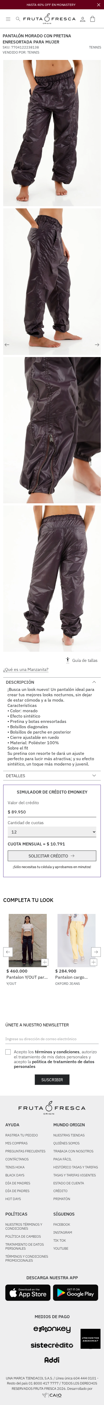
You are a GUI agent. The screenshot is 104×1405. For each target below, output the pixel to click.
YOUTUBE (60, 1249)
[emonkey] (52, 1329)
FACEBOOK (61, 1225)
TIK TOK (59, 1241)
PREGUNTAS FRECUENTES (25, 1151)
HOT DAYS (13, 1199)
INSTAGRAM (62, 1233)
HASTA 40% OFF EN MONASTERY (51, 5)
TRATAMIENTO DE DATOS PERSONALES (24, 1247)
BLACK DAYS (14, 1175)
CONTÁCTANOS (17, 1159)
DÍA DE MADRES (17, 1183)
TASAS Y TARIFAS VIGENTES (74, 1175)
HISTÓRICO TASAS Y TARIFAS (75, 1167)
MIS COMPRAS (16, 1143)
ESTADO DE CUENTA (68, 1183)
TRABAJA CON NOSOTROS (73, 1151)
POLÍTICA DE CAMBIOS (23, 1237)
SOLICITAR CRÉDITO (48, 856)
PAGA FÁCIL (62, 1159)
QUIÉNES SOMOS (66, 1143)
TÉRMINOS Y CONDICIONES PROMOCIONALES (26, 1259)
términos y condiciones (57, 1051)
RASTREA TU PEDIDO (21, 1135)
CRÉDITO (60, 1191)
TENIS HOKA (15, 1167)
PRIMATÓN (61, 1199)
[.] (82, 18)
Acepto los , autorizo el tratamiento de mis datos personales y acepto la (55, 1059)
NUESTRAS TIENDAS (69, 1135)
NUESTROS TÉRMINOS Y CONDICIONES (23, 1227)
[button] (52, 134)
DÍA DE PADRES (17, 1191)
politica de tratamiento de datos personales (54, 1064)
